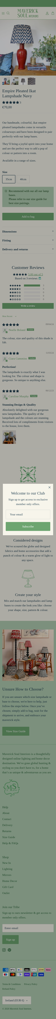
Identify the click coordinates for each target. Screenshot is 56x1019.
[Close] (49, 487)
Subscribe (28, 526)
